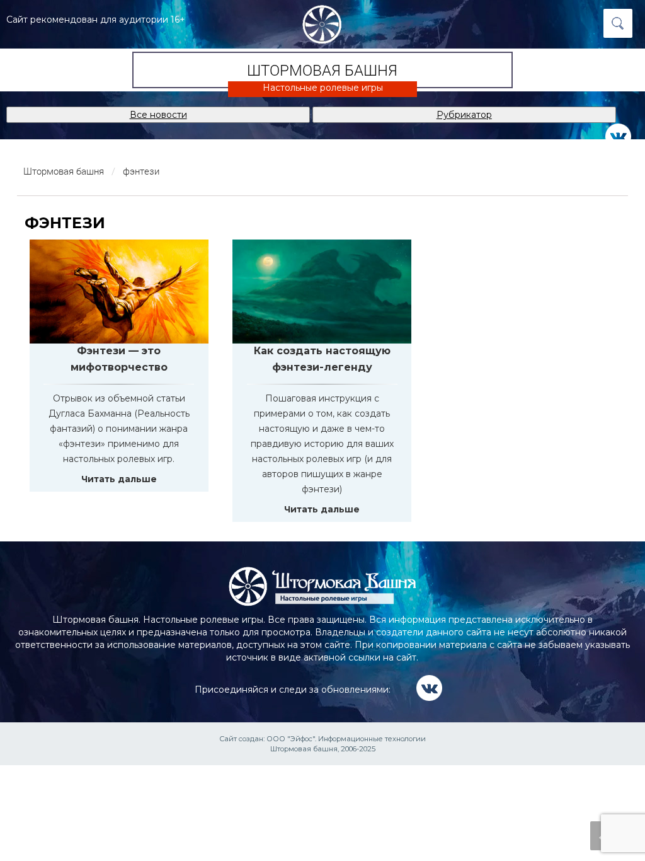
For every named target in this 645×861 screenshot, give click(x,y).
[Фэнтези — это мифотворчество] (119, 292)
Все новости (158, 114)
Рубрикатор (464, 114)
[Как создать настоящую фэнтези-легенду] (321, 292)
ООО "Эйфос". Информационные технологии (346, 738)
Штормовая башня (322, 70)
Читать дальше (119, 479)
